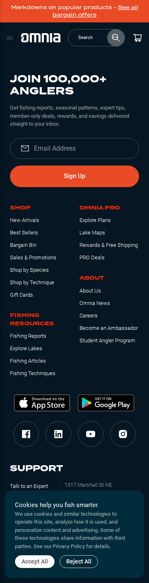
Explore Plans (95, 220)
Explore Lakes (26, 348)
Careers (88, 315)
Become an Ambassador (108, 328)
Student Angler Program (107, 340)
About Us (90, 291)
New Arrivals (24, 220)
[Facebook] (26, 434)
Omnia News (94, 303)
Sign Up (74, 176)
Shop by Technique (32, 282)
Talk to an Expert (29, 486)
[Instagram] (123, 434)
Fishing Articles (28, 361)
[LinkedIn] (58, 434)
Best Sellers (24, 232)
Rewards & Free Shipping (108, 245)
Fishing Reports (28, 336)
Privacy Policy (69, 546)
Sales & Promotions (33, 257)
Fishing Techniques (32, 373)
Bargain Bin (23, 245)
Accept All (35, 561)
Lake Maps (92, 232)
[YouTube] (90, 434)
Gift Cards (21, 295)
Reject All (78, 561)
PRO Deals (92, 257)
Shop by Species (29, 270)
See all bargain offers (95, 11)
